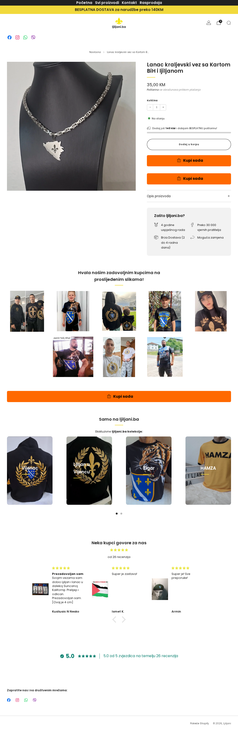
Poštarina (153, 90)
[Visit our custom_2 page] (17, 37)
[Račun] (208, 22)
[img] (118, 550)
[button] (115, 619)
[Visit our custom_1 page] (9, 37)
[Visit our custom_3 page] (25, 37)
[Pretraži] (228, 22)
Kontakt (129, 2)
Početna (84, 2)
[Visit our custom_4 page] (33, 37)
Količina (152, 100)
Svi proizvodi (107, 2)
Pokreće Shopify (199, 723)
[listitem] (119, 10)
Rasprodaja (151, 2)
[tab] (117, 514)
